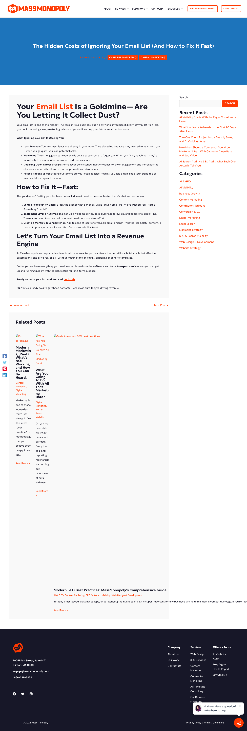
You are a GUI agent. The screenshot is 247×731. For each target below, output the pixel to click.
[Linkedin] (5, 375)
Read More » (23, 463)
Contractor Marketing (192, 205)
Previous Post (19, 305)
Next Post (161, 305)
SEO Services (198, 660)
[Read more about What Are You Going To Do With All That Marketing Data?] (42, 349)
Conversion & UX (189, 211)
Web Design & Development (127, 595)
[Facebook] (5, 356)
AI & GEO (59, 595)
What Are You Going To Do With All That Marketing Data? (42, 383)
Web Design (197, 654)
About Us (173, 654)
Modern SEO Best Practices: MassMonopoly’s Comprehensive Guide (110, 590)
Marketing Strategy (191, 230)
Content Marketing (123, 57)
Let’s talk (69, 279)
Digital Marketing (153, 57)
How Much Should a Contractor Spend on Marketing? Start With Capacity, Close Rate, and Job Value (206, 151)
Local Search (187, 224)
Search (183, 97)
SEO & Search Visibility (40, 413)
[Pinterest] (5, 369)
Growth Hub (220, 675)
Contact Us (174, 666)
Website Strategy (190, 248)
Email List (54, 106)
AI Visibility (186, 187)
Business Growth (189, 193)
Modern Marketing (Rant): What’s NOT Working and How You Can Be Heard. (23, 362)
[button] (127, 9)
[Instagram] (31, 694)
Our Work (173, 660)
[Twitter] (5, 362)
